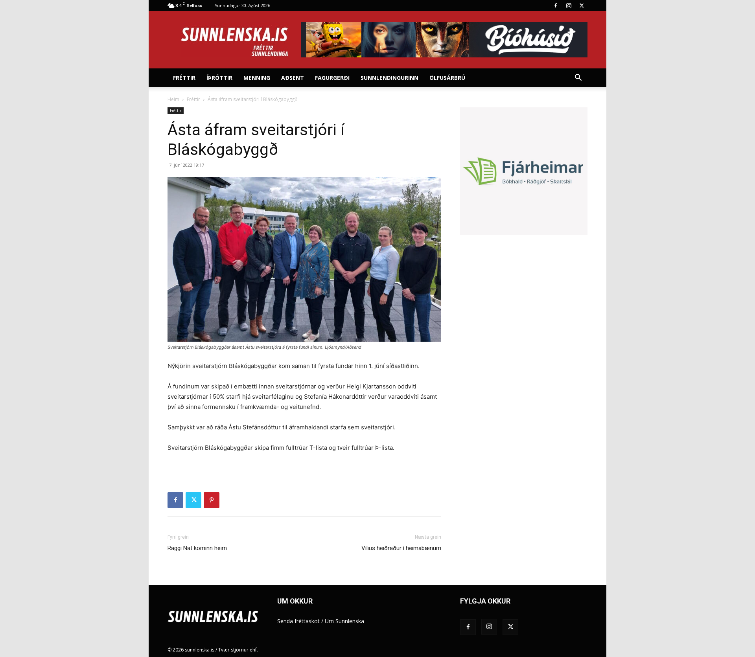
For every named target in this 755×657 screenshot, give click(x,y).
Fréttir (184, 77)
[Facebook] (556, 5)
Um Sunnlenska (344, 621)
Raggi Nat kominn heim (197, 548)
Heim (173, 99)
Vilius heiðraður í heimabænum (401, 548)
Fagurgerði (332, 77)
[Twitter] (581, 5)
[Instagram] (569, 5)
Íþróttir (219, 77)
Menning (256, 77)
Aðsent (292, 77)
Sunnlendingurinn (389, 77)
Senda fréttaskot (298, 621)
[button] (578, 78)
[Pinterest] (211, 500)
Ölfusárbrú (447, 77)
